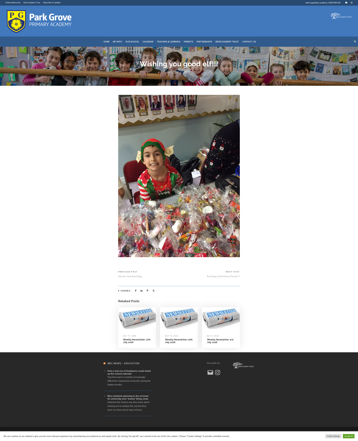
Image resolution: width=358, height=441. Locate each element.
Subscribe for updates (52, 3)
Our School (132, 42)
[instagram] (351, 3)
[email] (346, 3)
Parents (188, 42)
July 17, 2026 (129, 336)
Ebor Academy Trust (31, 3)
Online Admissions (13, 3)
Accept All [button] (349, 436)
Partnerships (204, 42)
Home (106, 42)
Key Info (117, 42)
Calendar (148, 42)
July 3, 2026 (213, 336)
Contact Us (249, 42)
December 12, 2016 (179, 71)
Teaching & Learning (169, 42)
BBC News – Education (124, 363)
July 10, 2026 (171, 336)
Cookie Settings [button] (333, 436)
